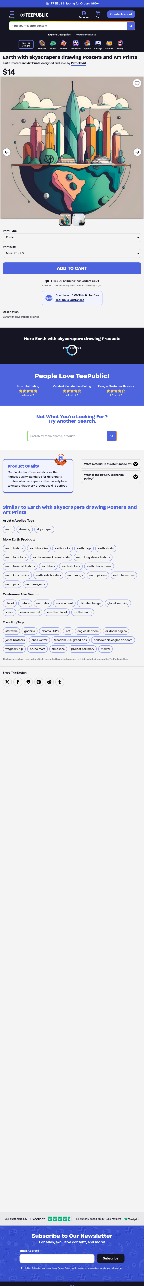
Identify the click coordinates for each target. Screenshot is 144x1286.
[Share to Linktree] (28, 681)
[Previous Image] (7, 152)
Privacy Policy (64, 1268)
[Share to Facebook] (17, 681)
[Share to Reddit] (49, 681)
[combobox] (68, 26)
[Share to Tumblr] (59, 681)
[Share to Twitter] (7, 681)
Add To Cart (72, 268)
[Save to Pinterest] (38, 681)
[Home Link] (34, 15)
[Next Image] (137, 152)
